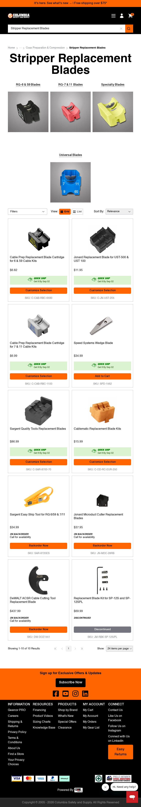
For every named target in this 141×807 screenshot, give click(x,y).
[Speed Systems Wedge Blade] (102, 324)
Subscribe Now (70, 682)
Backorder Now (38, 546)
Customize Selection (39, 290)
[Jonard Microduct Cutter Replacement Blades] (102, 496)
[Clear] (121, 29)
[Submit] (129, 29)
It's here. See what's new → (53, 3)
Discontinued (102, 629)
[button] (55, 649)
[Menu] (113, 16)
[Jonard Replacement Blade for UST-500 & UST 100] (102, 238)
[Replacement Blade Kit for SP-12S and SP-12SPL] (102, 579)
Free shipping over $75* (90, 3)
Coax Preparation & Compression (45, 48)
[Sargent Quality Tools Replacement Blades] (38, 410)
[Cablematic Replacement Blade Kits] (102, 410)
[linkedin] (85, 693)
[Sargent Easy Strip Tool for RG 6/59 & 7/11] (38, 496)
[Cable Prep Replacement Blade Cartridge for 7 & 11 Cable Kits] (38, 324)
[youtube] (65, 693)
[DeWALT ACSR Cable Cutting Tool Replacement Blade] (38, 579)
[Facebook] (55, 693)
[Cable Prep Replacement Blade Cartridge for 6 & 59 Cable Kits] (38, 238)
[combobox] (70, 29)
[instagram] (75, 693)
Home (11, 48)
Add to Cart (102, 376)
